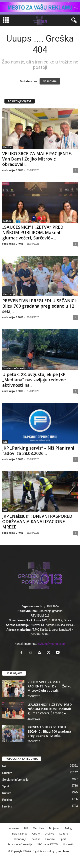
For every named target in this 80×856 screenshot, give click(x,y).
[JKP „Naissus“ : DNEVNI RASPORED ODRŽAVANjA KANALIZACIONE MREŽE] (40, 491)
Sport (5, 786)
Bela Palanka (19, 833)
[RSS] (40, 653)
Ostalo (36, 833)
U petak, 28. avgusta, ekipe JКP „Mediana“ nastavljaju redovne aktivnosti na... (34, 380)
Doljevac (54, 828)
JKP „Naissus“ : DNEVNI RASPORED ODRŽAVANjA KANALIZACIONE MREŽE (37, 521)
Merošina (38, 828)
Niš (5, 441)
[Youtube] (58, 653)
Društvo (7, 147)
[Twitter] (49, 653)
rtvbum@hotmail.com (52, 643)
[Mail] (31, 653)
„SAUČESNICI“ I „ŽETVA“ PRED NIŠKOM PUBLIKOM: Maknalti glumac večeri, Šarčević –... (33, 232)
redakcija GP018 (12, 170)
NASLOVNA (50, 81)
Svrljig (68, 828)
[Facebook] (22, 653)
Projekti (68, 844)
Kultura (7, 220)
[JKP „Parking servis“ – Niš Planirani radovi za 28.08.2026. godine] (40, 423)
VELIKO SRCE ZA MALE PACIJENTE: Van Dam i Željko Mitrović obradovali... (37, 159)
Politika (7, 799)
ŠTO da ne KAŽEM (47, 844)
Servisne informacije (14, 368)
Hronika (7, 806)
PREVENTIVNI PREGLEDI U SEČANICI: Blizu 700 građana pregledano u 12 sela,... (39, 306)
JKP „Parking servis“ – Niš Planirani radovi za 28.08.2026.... (38, 450)
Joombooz (63, 851)
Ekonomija (20, 839)
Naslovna (13, 828)
